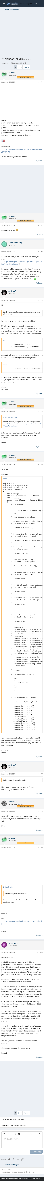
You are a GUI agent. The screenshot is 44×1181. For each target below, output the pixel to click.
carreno (6, 63)
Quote (40, 161)
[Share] (38, 82)
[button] (4, 1134)
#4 (42, 300)
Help (26, 1172)
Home (31, 1172)
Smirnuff (12, 291)
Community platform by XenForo (20, 1179)
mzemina (12, 802)
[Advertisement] (22, 34)
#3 (42, 252)
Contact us (6, 1172)
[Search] (40, 3)
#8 (42, 811)
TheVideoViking (15, 242)
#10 (41, 952)
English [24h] (6, 1170)
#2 (42, 225)
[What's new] (36, 3)
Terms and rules (17, 1172)
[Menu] (3, 4)
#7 (42, 774)
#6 (42, 464)
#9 (42, 848)
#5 (42, 411)
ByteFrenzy (13, 943)
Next (25, 67)
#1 (42, 82)
